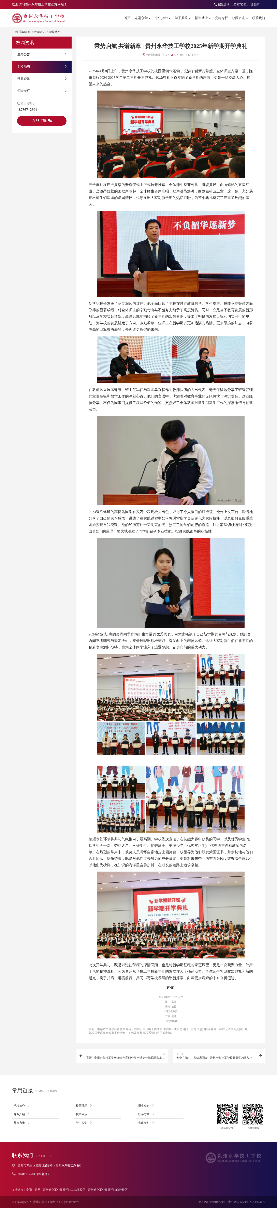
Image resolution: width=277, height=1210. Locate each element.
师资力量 (19, 1122)
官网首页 (25, 31)
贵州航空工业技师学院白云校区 (108, 1189)
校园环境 (81, 1105)
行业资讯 (23, 78)
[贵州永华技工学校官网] (38, 18)
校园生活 (81, 1114)
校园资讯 (238, 18)
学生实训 (81, 1122)
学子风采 (181, 18)
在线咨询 (40, 121)
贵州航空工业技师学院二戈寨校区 (64, 1189)
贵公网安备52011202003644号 (246, 1202)
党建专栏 (221, 18)
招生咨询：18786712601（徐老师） (239, 4)
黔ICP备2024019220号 (212, 1202)
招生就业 (201, 18)
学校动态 (54, 31)
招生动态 (143, 1105)
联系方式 (143, 1114)
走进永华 (141, 18)
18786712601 (27, 110)
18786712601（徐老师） (33, 1174)
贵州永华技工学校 (44, 1202)
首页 (127, 18)
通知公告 (23, 54)
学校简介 (19, 1105)
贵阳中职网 (33, 1189)
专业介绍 (161, 18)
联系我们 (258, 18)
